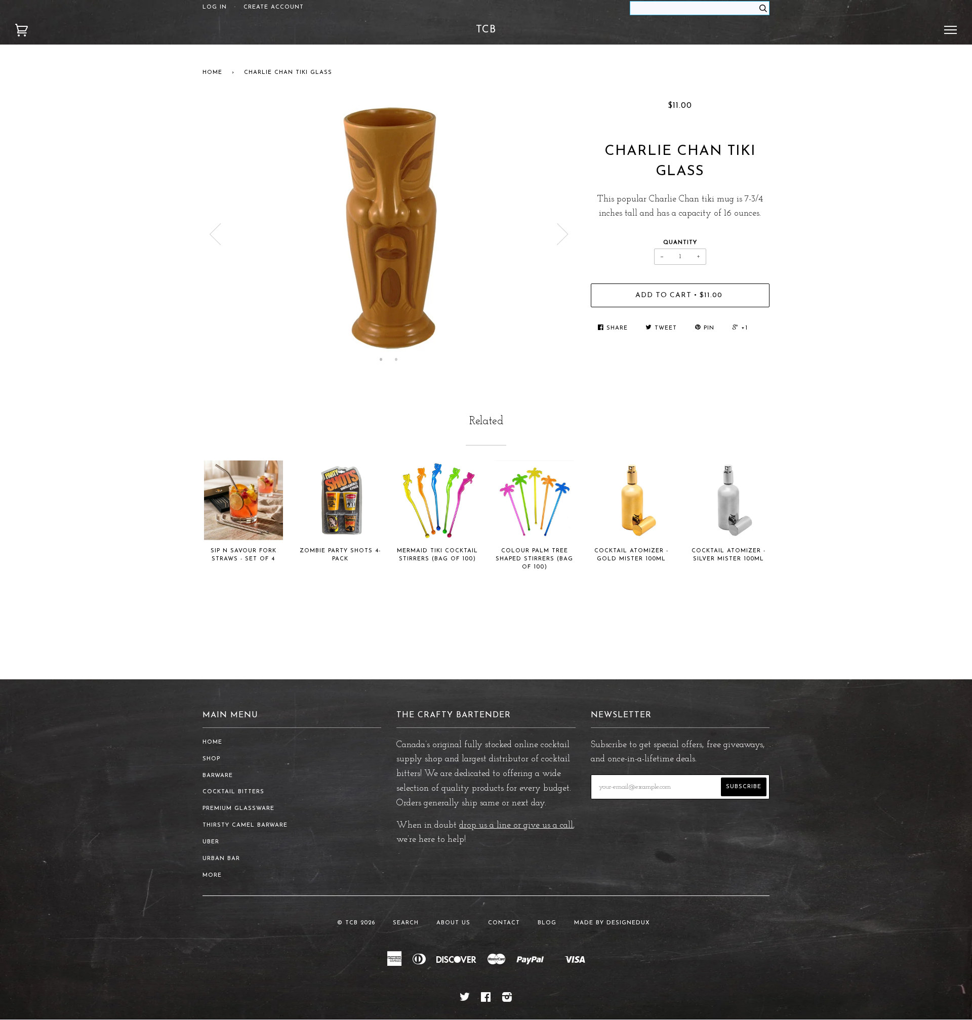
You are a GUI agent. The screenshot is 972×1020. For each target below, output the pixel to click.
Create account (274, 7)
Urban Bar (221, 859)
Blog (547, 923)
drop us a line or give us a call (516, 825)
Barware (217, 776)
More (212, 875)
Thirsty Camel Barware (245, 825)
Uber (210, 842)
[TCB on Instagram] (507, 999)
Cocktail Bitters (233, 792)
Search (406, 923)
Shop (211, 759)
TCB (486, 30)
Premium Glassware (238, 808)
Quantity (680, 243)
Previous (215, 234)
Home (212, 72)
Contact (504, 923)
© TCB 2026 (356, 923)
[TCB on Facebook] (486, 999)
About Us (453, 923)
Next (563, 234)
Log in (214, 7)
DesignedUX (628, 923)
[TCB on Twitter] (465, 999)
